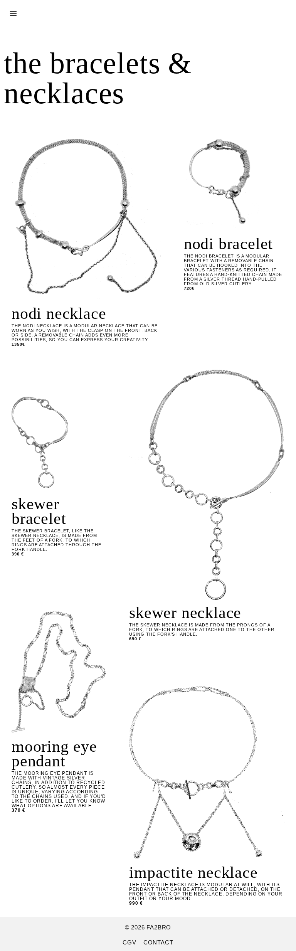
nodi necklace (59, 313)
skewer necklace (185, 612)
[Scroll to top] (258, 929)
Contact (158, 942)
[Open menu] (13, 8)
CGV (129, 942)
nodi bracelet (228, 243)
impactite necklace (193, 872)
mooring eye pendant (54, 753)
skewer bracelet (39, 511)
